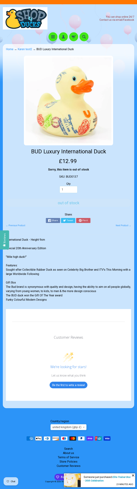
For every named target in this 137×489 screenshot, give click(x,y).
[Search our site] (84, 36)
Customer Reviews (68, 466)
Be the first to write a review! (68, 385)
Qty (68, 183)
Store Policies (68, 461)
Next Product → (123, 225)
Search (68, 448)
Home (9, 49)
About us (68, 453)
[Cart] (73, 36)
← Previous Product (15, 225)
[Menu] (53, 36)
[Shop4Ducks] (25, 18)
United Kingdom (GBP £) (66, 427)
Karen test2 (25, 49)
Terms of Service (68, 457)
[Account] (63, 36)
